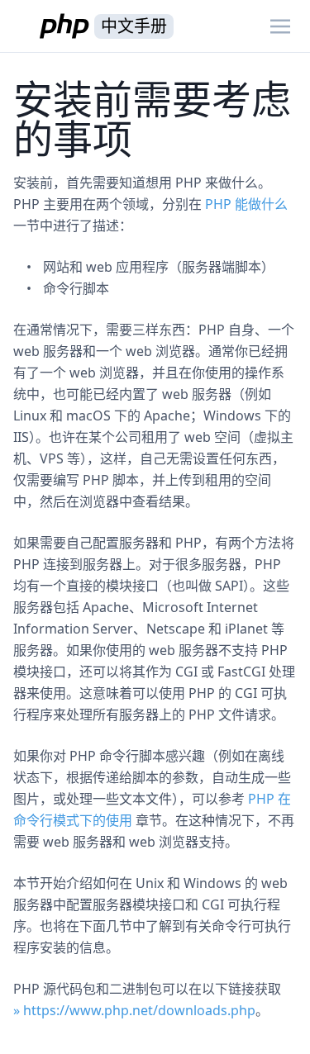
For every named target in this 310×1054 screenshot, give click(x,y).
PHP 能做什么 (246, 204)
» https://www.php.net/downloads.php (134, 1010)
